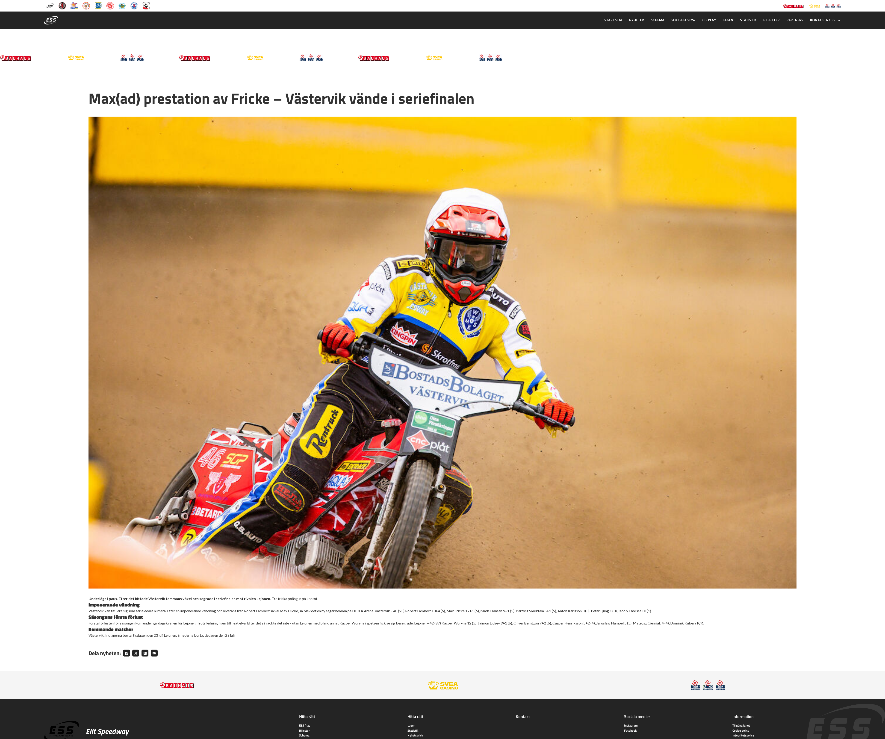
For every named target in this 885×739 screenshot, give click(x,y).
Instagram (631, 725)
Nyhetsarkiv (415, 735)
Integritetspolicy (743, 735)
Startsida (613, 20)
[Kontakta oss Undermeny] (839, 20)
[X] (135, 653)
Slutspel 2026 (683, 20)
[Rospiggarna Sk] (110, 5)
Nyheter (636, 20)
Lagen (728, 20)
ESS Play (304, 725)
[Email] (154, 653)
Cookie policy (740, 730)
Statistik (748, 20)
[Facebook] (126, 653)
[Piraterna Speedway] (98, 5)
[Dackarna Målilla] (74, 5)
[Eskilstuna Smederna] (146, 5)
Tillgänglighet (741, 725)
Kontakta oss (822, 20)
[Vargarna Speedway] (134, 5)
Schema (657, 20)
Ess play (709, 20)
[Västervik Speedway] (122, 5)
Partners (795, 20)
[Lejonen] (86, 5)
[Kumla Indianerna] (62, 5)
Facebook (630, 730)
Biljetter (771, 20)
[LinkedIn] (145, 653)
